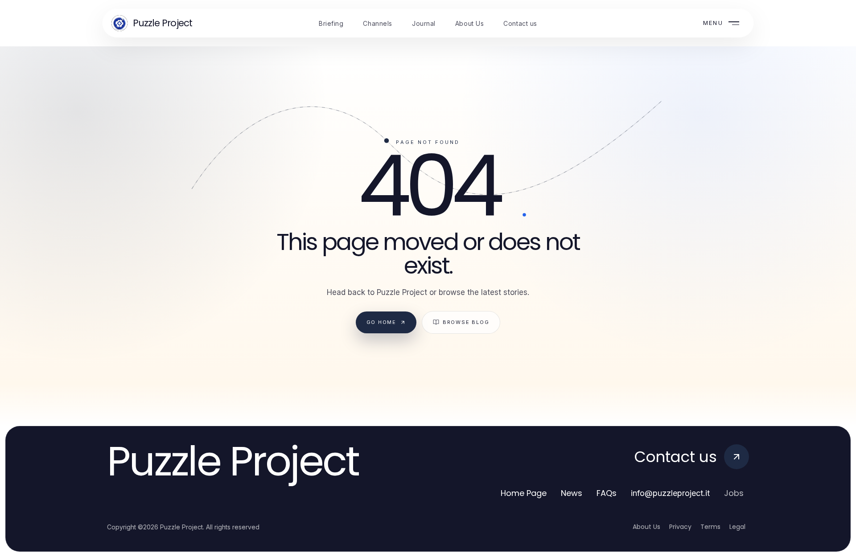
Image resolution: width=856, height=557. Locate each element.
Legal (737, 526)
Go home (381, 322)
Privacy (680, 526)
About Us (646, 526)
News (571, 493)
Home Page (524, 493)
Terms (710, 526)
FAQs (607, 493)
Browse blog (466, 322)
